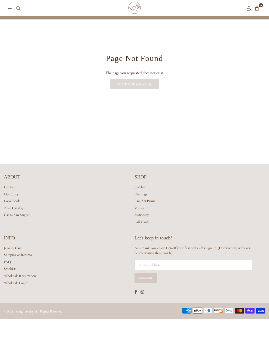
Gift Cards (141, 221)
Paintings (140, 194)
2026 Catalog (13, 208)
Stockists (10, 268)
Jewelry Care (13, 247)
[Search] (18, 8)
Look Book (12, 200)
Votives (139, 208)
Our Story (11, 194)
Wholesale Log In (16, 282)
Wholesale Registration (20, 275)
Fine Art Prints (144, 200)
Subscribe (145, 278)
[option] (134, 17)
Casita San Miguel (16, 214)
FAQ (7, 261)
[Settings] (249, 8)
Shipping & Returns (18, 254)
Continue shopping (134, 84)
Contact (9, 186)
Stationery (141, 214)
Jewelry (139, 186)
